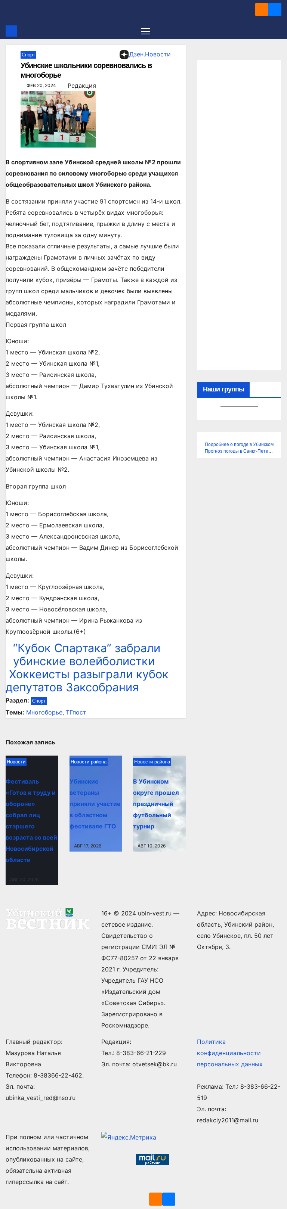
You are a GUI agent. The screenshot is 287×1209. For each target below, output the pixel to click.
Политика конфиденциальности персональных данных (230, 1053)
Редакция (82, 85)
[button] (276, 31)
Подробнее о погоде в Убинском (239, 444)
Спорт (28, 55)
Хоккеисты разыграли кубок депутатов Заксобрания (87, 680)
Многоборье (44, 712)
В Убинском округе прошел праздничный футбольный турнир (156, 804)
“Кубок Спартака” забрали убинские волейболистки (86, 654)
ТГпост (76, 712)
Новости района (89, 762)
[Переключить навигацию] (145, 31)
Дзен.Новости (150, 54)
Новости (16, 762)
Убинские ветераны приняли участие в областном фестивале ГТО (95, 804)
